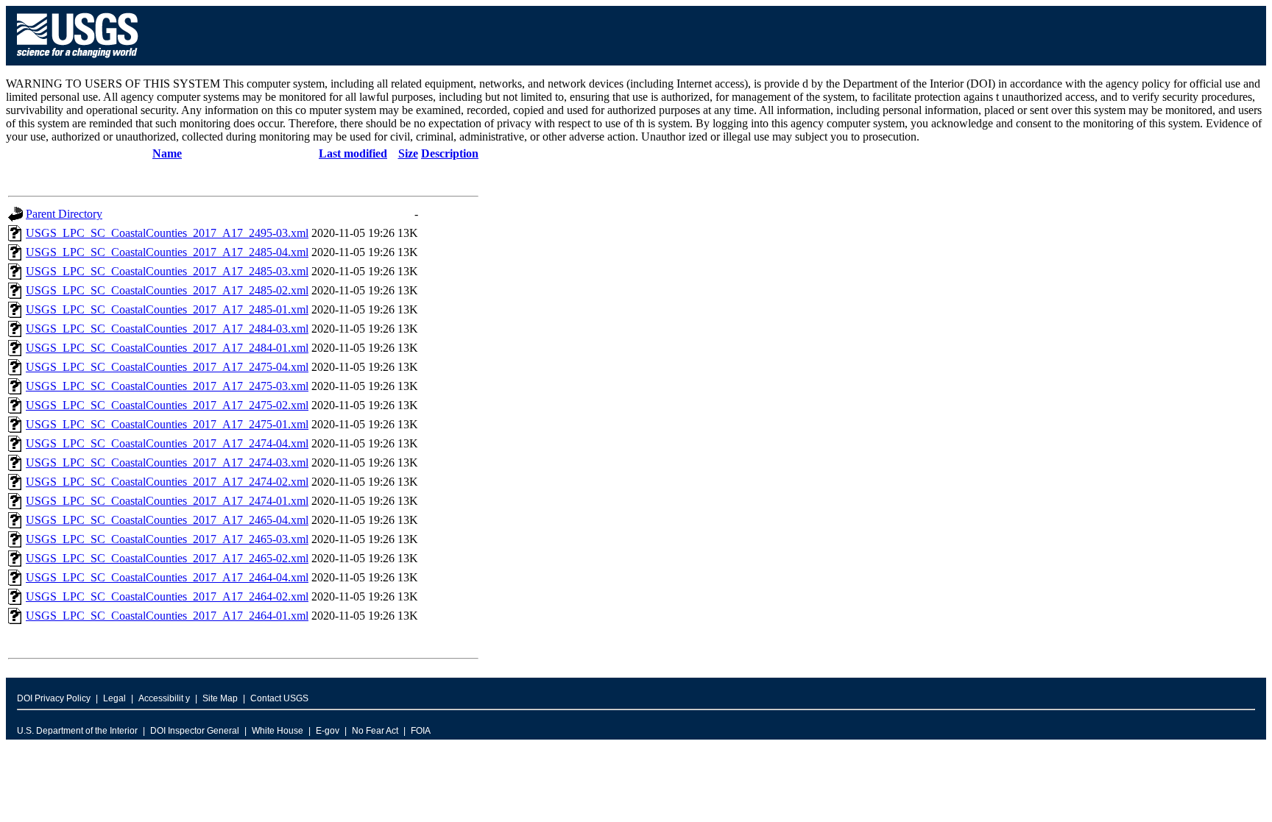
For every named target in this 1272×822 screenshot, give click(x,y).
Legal (114, 698)
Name (167, 153)
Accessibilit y (164, 698)
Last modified (353, 153)
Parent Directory (64, 214)
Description (449, 153)
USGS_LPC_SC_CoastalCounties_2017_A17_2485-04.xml (167, 252)
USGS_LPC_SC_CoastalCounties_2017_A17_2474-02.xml (167, 481)
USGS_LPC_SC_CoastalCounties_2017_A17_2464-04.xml (167, 577)
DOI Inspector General (194, 731)
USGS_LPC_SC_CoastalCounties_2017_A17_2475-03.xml (167, 386)
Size (408, 153)
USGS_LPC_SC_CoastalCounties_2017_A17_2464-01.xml (167, 615)
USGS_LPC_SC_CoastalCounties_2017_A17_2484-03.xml (167, 328)
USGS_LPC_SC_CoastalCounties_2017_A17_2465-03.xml (167, 539)
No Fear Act (375, 731)
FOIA (421, 731)
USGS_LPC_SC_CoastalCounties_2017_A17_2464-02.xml (167, 596)
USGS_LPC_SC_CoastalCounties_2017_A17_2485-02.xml (167, 290)
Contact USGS (279, 698)
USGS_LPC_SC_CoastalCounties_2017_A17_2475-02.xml (167, 405)
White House (277, 731)
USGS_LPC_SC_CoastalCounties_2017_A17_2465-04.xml (167, 520)
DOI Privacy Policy (54, 698)
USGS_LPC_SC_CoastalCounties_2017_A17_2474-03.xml (167, 462)
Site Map (220, 698)
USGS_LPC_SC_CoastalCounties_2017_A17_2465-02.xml (167, 558)
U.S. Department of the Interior (77, 731)
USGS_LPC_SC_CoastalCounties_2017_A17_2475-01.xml (167, 424)
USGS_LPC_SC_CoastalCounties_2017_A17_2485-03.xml (167, 271)
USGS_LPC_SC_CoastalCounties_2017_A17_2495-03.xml (167, 233)
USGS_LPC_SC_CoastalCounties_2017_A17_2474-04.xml (167, 443)
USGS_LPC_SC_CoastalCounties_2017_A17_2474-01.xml (167, 501)
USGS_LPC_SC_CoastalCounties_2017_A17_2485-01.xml (167, 309)
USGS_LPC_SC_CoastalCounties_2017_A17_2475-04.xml (167, 367)
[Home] (77, 61)
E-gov (327, 731)
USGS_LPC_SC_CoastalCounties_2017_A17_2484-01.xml (167, 347)
